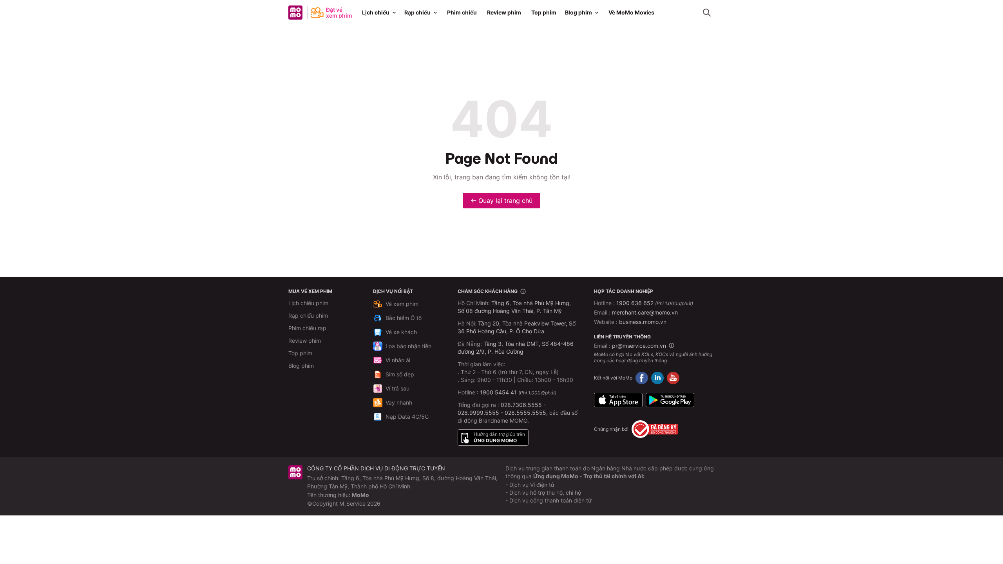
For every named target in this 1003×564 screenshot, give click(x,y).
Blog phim (578, 12)
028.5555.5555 (525, 412)
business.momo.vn (642, 321)
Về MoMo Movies (631, 12)
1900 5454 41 (498, 392)
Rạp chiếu (417, 12)
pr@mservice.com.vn (639, 345)
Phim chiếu (462, 12)
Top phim (543, 12)
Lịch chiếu (375, 12)
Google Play (670, 400)
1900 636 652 (654, 303)
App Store (618, 400)
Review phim (504, 12)
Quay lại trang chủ (505, 200)
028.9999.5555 (478, 412)
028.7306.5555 (521, 404)
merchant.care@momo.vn (645, 312)
